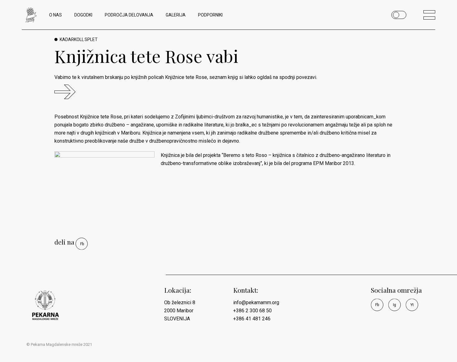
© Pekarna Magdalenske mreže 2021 (59, 344)
